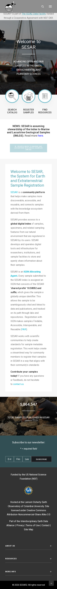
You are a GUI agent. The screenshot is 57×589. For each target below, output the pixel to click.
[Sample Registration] (28, 96)
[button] (50, 6)
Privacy (20, 525)
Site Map (28, 529)
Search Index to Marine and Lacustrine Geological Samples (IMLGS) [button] (28, 148)
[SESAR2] (19, 6)
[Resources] (45, 96)
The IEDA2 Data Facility (34, 13)
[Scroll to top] (51, 583)
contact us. (18, 384)
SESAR (14, 192)
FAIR (23, 329)
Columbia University (34, 506)
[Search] (41, 6)
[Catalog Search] (12, 96)
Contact (45, 525)
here (40, 135)
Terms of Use (33, 525)
